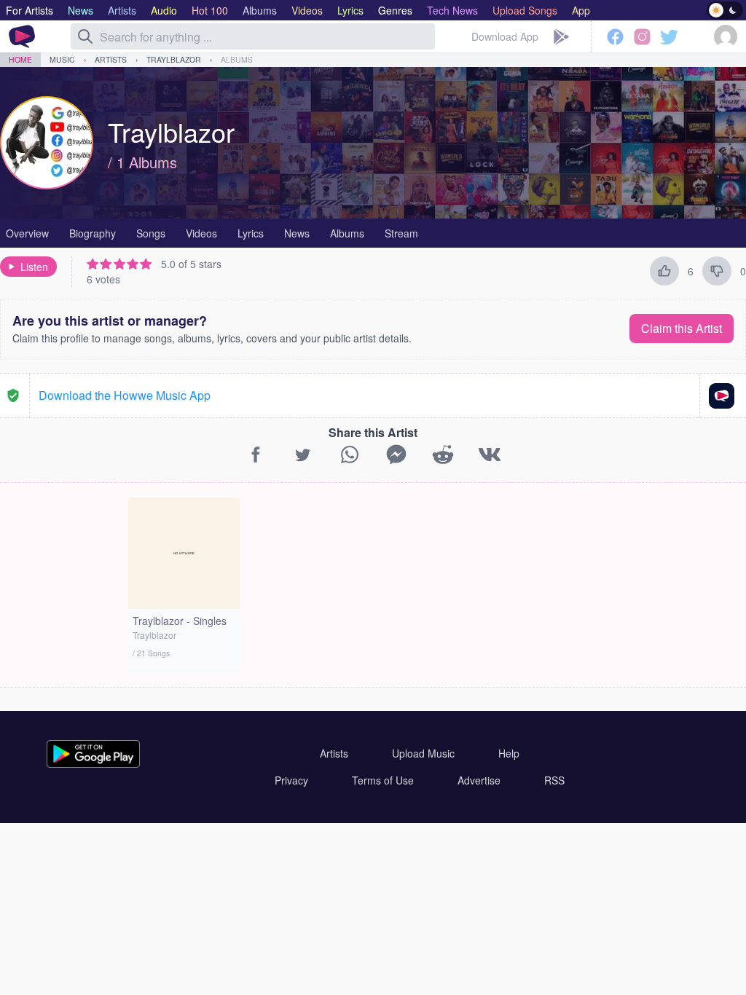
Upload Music (423, 753)
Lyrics (250, 233)
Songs (150, 233)
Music (62, 59)
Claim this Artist (681, 328)
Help (508, 753)
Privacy (291, 780)
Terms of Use (383, 780)
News (297, 233)
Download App (504, 36)
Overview (27, 233)
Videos (201, 233)
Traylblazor (173, 59)
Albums (237, 59)
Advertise (479, 780)
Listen (34, 266)
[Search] (85, 36)
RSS (554, 780)
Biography (92, 233)
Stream (401, 233)
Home (20, 59)
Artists (111, 59)
